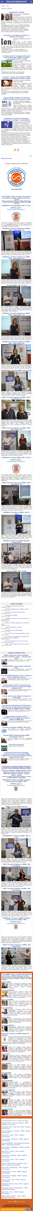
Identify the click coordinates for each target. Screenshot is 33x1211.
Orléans (24, 138)
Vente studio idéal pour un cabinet (13, 627)
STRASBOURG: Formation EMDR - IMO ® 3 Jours (16, 370)
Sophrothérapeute (6, 1206)
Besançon (27, 133)
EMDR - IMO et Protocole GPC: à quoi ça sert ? (17, 644)
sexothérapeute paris (7, 73)
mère (2, 91)
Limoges (6, 136)
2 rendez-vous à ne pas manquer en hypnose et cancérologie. (16, 696)
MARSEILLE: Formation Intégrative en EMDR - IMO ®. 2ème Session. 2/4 (16, 257)
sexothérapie (13, 29)
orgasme (11, 49)
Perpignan (4, 139)
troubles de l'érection (16, 30)
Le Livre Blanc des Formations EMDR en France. (17, 633)
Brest (20, 134)
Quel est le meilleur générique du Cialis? (15, 612)
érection (3, 112)
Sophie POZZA (6, 1098)
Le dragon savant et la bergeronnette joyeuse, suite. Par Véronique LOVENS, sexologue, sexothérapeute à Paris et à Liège (17, 57)
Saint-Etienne (23, 139)
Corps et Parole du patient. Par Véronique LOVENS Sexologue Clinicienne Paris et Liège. (16, 98)
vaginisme (21, 31)
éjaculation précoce (13, 25)
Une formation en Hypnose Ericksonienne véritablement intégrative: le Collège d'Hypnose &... (20, 729)
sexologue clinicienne (18, 112)
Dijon (12, 135)
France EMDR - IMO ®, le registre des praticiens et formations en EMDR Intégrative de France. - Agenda (16, 198)
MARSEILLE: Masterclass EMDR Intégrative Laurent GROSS (16, 541)
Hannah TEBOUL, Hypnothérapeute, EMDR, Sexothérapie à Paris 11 (16, 736)
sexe (25, 49)
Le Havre (22, 135)
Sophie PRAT (6, 1054)
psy (8, 91)
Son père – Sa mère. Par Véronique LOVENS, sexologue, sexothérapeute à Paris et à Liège (17, 77)
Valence (3, 144)
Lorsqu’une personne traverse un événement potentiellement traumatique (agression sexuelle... (20, 660)
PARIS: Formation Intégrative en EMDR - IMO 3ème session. (16, 945)
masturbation (4, 49)
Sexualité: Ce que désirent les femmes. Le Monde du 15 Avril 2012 (17, 36)
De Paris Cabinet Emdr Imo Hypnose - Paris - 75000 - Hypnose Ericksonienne (15, 1164)
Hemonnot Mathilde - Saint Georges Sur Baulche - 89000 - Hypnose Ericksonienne (16, 1143)
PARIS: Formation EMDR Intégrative (17, 806)
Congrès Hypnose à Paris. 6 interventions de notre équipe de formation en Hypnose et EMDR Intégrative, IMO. (16, 686)
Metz (19, 136)
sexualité (20, 29)
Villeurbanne (9, 144)
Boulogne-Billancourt (13, 134)
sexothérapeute (5, 29)
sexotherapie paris (6, 143)
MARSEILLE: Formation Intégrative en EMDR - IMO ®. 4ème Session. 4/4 (16, 342)
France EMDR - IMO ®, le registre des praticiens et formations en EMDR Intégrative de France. (16, 975)
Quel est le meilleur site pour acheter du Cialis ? (17, 609)
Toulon (20, 143)
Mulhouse (4, 138)
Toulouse (25, 143)
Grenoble (17, 135)
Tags (8, 6)
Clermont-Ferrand (6, 135)
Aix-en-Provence (5, 133)
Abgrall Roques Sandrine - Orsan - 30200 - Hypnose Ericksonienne (14, 1196)
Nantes (13, 138)
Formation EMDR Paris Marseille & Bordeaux (12, 1209)
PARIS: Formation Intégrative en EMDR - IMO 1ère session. (16, 865)
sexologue (22, 27)
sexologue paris (20, 72)
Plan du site (11, 1201)
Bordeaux (3, 134)
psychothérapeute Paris (16, 91)
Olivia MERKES (6, 1063)
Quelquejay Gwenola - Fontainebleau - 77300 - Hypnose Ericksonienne (15, 1188)
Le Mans (28, 135)
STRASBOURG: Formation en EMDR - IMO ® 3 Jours (16, 836)
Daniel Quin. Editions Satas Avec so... (16, 746)
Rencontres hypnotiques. (16, 744)
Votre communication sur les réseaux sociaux (16, 641)
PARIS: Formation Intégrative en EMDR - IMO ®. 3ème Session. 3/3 (16, 483)
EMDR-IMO (26, 25)
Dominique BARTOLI (8, 1025)
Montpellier (24, 136)
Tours (29, 143)
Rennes (13, 139)
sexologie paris (5, 72)
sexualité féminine (23, 51)
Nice (16, 138)
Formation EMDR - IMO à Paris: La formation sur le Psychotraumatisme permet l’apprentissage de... (20, 679)
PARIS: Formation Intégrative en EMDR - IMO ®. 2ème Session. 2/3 (16, 428)
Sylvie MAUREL (6, 1073)
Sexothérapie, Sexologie (11, 615)
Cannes (28, 134)
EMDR (21, 25)
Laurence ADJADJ (7, 1109)
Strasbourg (15, 143)
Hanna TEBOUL (5, 26)
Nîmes (20, 138)
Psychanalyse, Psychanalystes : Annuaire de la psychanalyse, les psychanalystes (15, 637)
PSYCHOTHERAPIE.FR (17, 2)
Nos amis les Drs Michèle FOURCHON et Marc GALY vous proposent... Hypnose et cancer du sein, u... (20, 700)
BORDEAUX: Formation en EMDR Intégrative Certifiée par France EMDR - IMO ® (16, 780)
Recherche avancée (6, 158)
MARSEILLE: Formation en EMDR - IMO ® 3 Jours (16, 513)
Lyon (10, 136)
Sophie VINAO (6, 1017)
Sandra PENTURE (7, 1008)
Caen (24, 134)
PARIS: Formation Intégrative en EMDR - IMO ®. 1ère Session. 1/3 (16, 398)
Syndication (19, 1201)
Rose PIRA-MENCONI (8, 1090)
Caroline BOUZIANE (8, 990)
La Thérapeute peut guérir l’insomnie (14, 606)
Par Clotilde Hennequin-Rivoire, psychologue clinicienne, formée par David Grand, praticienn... (20, 670)
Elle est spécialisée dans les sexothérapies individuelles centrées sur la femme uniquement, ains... (20, 739)
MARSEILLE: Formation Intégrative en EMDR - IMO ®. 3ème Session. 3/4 (16, 314)
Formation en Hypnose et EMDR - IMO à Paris (16, 727)
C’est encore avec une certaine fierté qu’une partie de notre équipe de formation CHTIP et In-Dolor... (20, 690)
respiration (10, 27)
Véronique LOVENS (18, 73)
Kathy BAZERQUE (7, 1080)
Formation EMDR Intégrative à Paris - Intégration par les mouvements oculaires (16, 676)
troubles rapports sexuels (11, 31)
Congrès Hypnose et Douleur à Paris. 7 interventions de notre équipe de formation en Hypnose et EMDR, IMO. (17, 718)
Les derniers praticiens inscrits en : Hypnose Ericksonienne (15, 1120)
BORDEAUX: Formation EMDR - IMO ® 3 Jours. (16, 205)
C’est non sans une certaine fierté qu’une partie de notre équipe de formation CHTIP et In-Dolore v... (20, 721)
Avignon (22, 133)
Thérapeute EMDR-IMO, (10, 1205)
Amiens (13, 133)
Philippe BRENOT (19, 49)
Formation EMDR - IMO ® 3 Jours (16, 285)
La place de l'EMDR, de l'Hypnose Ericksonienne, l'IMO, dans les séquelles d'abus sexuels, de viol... (20, 710)
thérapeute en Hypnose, (23, 1205)
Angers (17, 133)
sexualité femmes (6, 52)
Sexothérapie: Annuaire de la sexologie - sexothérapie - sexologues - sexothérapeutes (16, 119)
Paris (28, 138)
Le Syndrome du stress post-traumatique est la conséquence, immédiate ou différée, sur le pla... (20, 759)
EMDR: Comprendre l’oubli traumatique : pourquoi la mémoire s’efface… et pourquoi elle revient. (16, 657)
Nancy (8, 138)
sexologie (16, 27)
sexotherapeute (9, 113)
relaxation (4, 27)
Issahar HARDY (6, 982)
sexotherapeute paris (16, 92)
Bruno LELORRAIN (7, 999)
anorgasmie (4, 25)
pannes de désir (14, 26)
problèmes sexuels (24, 26)
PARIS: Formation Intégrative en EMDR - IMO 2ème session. (16, 889)
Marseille (15, 136)
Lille (2, 136)
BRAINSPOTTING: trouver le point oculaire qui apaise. (16, 667)
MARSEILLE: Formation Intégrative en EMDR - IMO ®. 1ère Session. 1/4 (16, 229)
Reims (9, 139)
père (6, 91)
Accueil (3, 6)
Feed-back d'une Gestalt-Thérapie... (14, 630)
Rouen (18, 139)
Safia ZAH (5, 1045)
